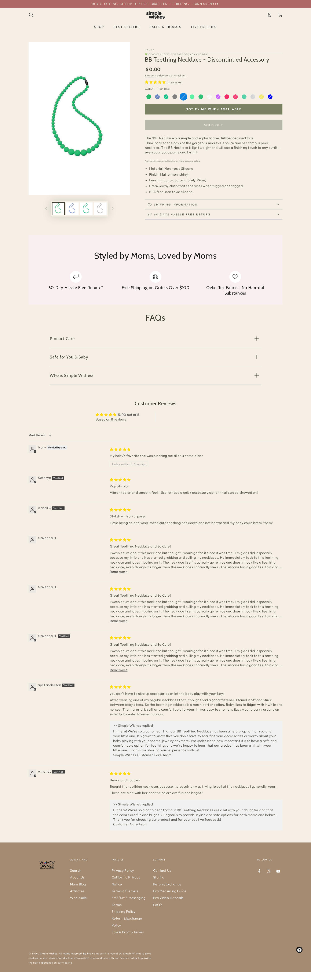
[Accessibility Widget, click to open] (299, 950)
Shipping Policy (124, 911)
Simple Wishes (48, 953)
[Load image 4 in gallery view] (100, 208)
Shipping (150, 75)
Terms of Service (125, 891)
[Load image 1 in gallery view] (58, 208)
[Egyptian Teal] (166, 97)
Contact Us (162, 870)
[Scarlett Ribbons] (235, 97)
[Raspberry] (227, 97)
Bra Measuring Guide (169, 891)
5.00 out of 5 (128, 414)
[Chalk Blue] (270, 97)
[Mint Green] (192, 97)
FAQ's (157, 905)
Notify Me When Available (214, 109)
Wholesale (78, 898)
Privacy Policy (123, 870)
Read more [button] (118, 571)
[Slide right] (112, 208)
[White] (253, 97)
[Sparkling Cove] (244, 97)
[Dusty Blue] (157, 97)
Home (148, 50)
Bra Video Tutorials (168, 898)
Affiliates (77, 891)
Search (75, 870)
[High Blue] (183, 97)
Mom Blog (78, 884)
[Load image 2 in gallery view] (72, 208)
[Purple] (218, 97)
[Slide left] (46, 208)
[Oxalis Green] (201, 97)
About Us (77, 877)
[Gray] (175, 97)
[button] (30, 14)
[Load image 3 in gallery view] (86, 208)
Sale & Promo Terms (128, 932)
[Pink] (209, 97)
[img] (120, 449)
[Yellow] (261, 97)
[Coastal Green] (149, 97)
